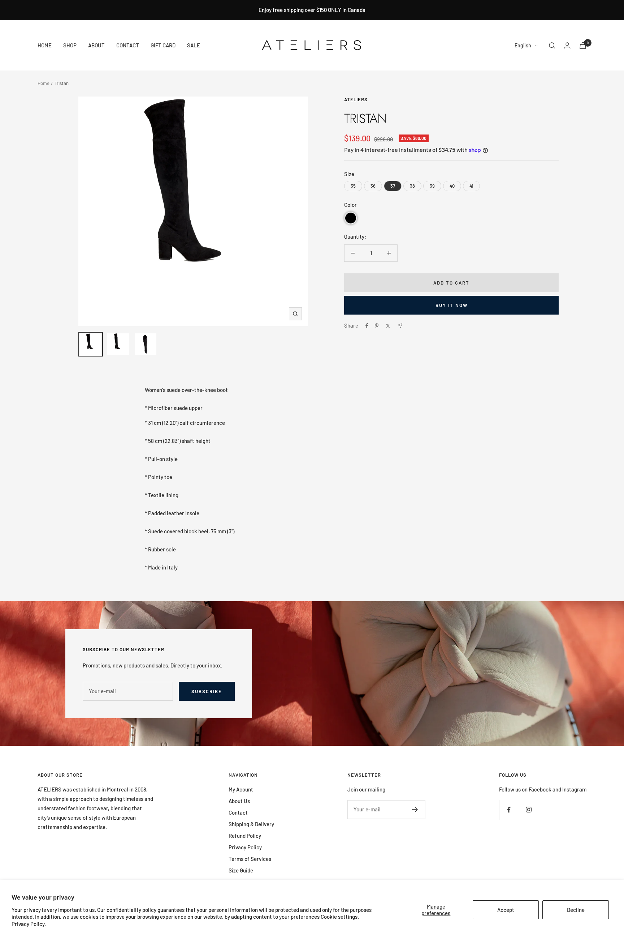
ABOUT (96, 45)
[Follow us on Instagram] (529, 810)
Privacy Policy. (29, 924)
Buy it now (452, 305)
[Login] (567, 45)
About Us (239, 801)
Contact (238, 812)
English (523, 45)
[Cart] (582, 45)
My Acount (241, 789)
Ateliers (356, 99)
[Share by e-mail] (400, 325)
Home (43, 83)
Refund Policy (245, 835)
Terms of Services (250, 858)
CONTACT (127, 45)
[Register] (415, 809)
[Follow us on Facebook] (509, 810)
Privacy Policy (245, 847)
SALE (193, 45)
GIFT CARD (163, 45)
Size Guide (241, 870)
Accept (505, 909)
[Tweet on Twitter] (388, 325)
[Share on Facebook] (366, 325)
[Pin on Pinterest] (376, 325)
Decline (576, 909)
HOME (45, 45)
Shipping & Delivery (251, 824)
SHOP (70, 45)
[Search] (552, 45)
